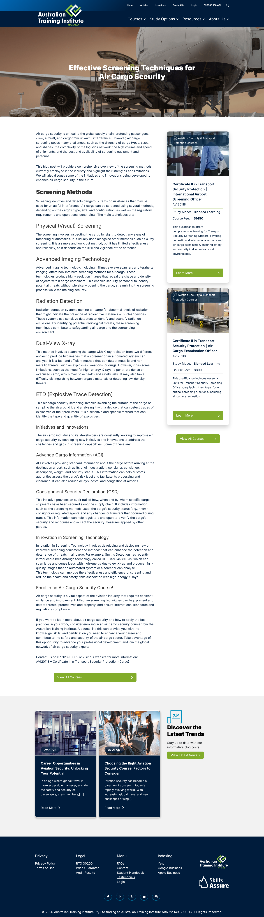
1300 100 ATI (214, 5)
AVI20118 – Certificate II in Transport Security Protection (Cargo (82, 661)
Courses (135, 19)
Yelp (161, 863)
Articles (144, 5)
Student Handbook (130, 872)
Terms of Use (44, 868)
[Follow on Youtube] (144, 897)
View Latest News (184, 755)
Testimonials (126, 877)
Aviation (50, 749)
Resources (191, 19)
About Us (217, 19)
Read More (48, 808)
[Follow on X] (132, 897)
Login (194, 5)
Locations (161, 5)
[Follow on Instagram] (156, 897)
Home (130, 5)
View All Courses (69, 677)
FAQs (120, 863)
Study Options (162, 19)
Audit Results (85, 872)
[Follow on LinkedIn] (120, 897)
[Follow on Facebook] (108, 897)
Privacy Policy (45, 863)
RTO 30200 (84, 863)
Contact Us (178, 5)
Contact (122, 868)
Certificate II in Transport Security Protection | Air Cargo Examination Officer (195, 346)
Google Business (170, 868)
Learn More (184, 273)
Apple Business (169, 872)
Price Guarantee (87, 868)
